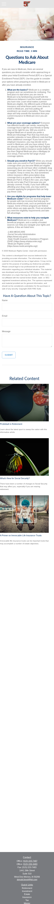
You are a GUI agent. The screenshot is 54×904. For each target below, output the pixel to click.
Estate (27, 894)
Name (5, 300)
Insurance (27, 897)
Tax (27, 900)
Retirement (27, 888)
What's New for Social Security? (15, 478)
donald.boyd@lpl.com (27, 879)
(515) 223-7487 (30, 861)
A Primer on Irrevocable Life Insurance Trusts (21, 535)
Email (4, 316)
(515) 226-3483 (30, 864)
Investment (27, 891)
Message (6, 331)
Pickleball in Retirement (11, 424)
